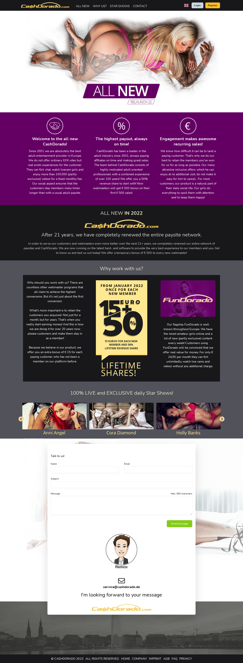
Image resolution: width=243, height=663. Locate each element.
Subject (55, 478)
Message (55, 493)
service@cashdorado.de (121, 587)
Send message (179, 524)
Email (127, 463)
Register (212, 5)
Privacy (185, 659)
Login (197, 5)
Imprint (155, 659)
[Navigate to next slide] (222, 418)
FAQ (174, 659)
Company (139, 659)
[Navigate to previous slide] (21, 418)
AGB (166, 659)
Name (54, 463)
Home (125, 659)
